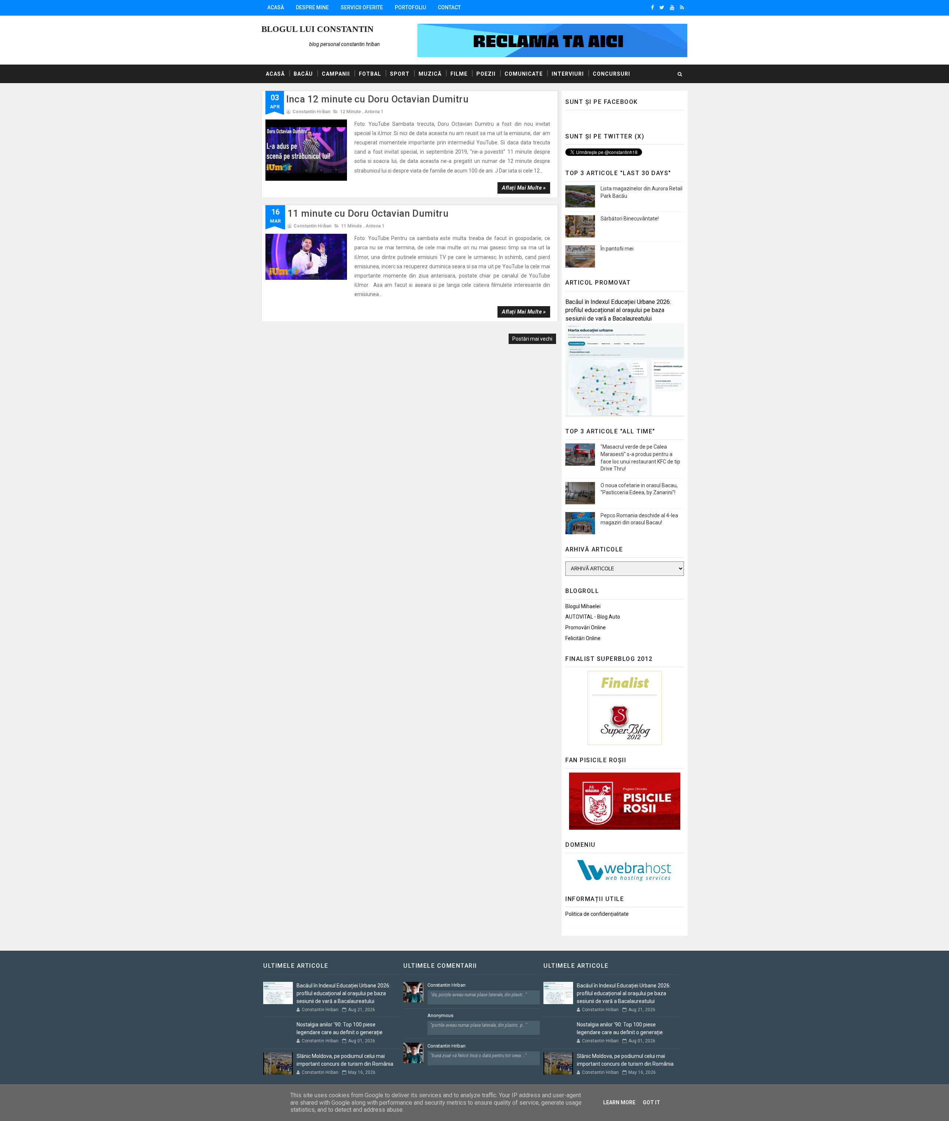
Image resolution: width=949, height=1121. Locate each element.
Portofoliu (410, 7)
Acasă (275, 7)
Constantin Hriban (446, 985)
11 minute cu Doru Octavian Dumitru (368, 213)
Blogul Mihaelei (583, 606)
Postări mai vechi (532, 339)
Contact (449, 7)
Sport (400, 74)
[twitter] (662, 7)
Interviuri (568, 74)
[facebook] (652, 7)
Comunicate (524, 74)
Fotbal (370, 74)
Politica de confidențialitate (597, 914)
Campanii (336, 74)
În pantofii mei (617, 249)
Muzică (430, 74)
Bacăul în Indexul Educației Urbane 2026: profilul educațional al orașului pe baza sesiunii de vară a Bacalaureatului (618, 310)
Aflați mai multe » (524, 188)
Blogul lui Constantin (317, 29)
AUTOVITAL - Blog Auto (592, 617)
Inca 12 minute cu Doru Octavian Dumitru (377, 99)
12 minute (350, 111)
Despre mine (312, 7)
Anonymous (440, 1015)
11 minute (351, 226)
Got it (651, 1102)
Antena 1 (373, 111)
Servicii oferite (362, 7)
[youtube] (672, 7)
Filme (458, 74)
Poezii (486, 74)
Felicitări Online (583, 638)
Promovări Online (585, 627)
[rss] (682, 7)
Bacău (303, 74)
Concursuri (611, 74)
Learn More (619, 1102)
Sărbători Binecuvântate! (630, 219)
